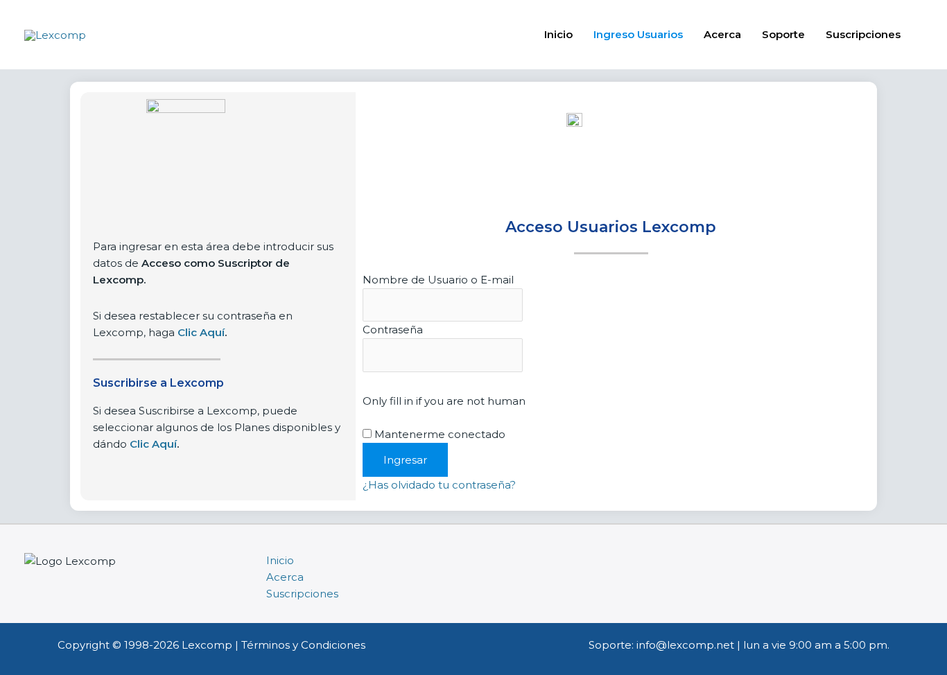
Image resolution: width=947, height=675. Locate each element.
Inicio (558, 34)
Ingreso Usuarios (638, 34)
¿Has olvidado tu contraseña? (439, 484)
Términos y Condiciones (303, 644)
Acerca (722, 34)
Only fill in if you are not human (444, 400)
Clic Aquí (153, 443)
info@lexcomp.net (685, 644)
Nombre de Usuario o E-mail (438, 279)
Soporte (783, 34)
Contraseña (393, 329)
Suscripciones (863, 34)
